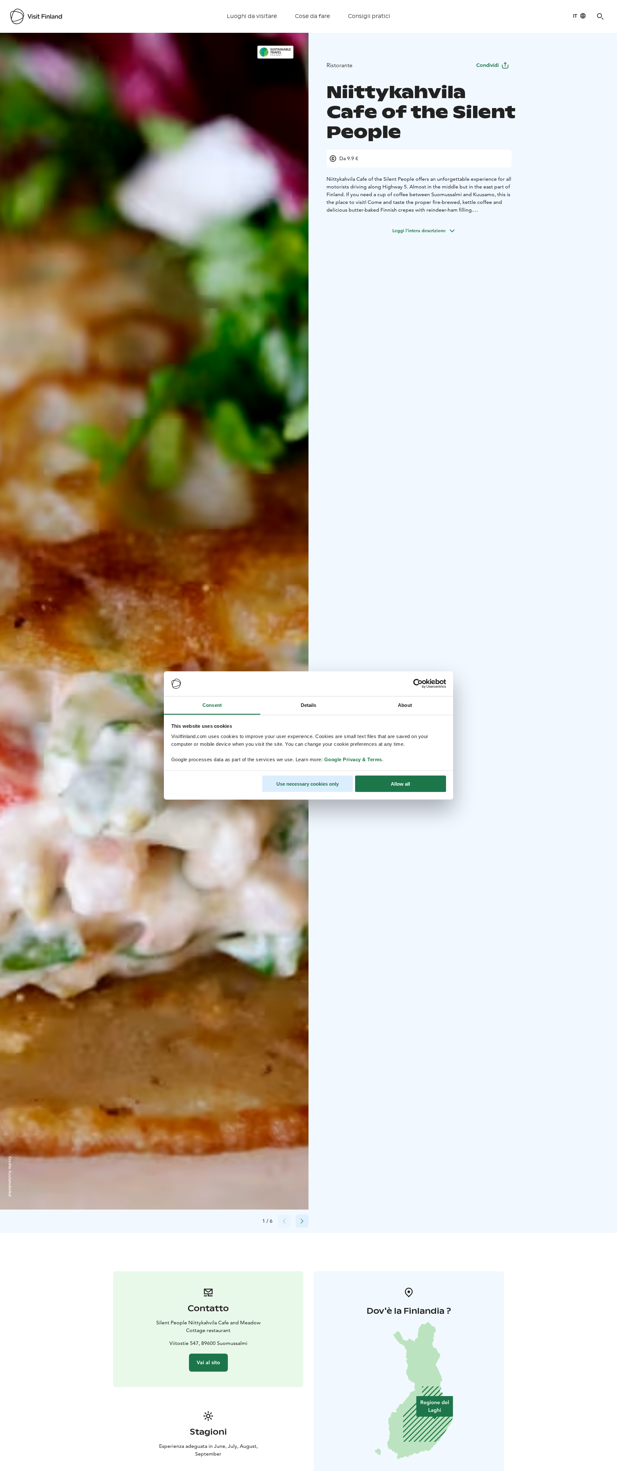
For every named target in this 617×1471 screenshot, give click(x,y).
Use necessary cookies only (307, 784)
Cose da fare (312, 16)
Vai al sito (208, 1362)
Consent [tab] (212, 705)
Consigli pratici (369, 16)
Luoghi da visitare (252, 16)
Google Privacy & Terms (353, 759)
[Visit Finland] (36, 16)
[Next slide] (302, 1221)
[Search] (600, 16)
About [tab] (405, 705)
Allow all (400, 784)
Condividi (487, 65)
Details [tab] (309, 705)
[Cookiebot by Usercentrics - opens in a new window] (418, 684)
